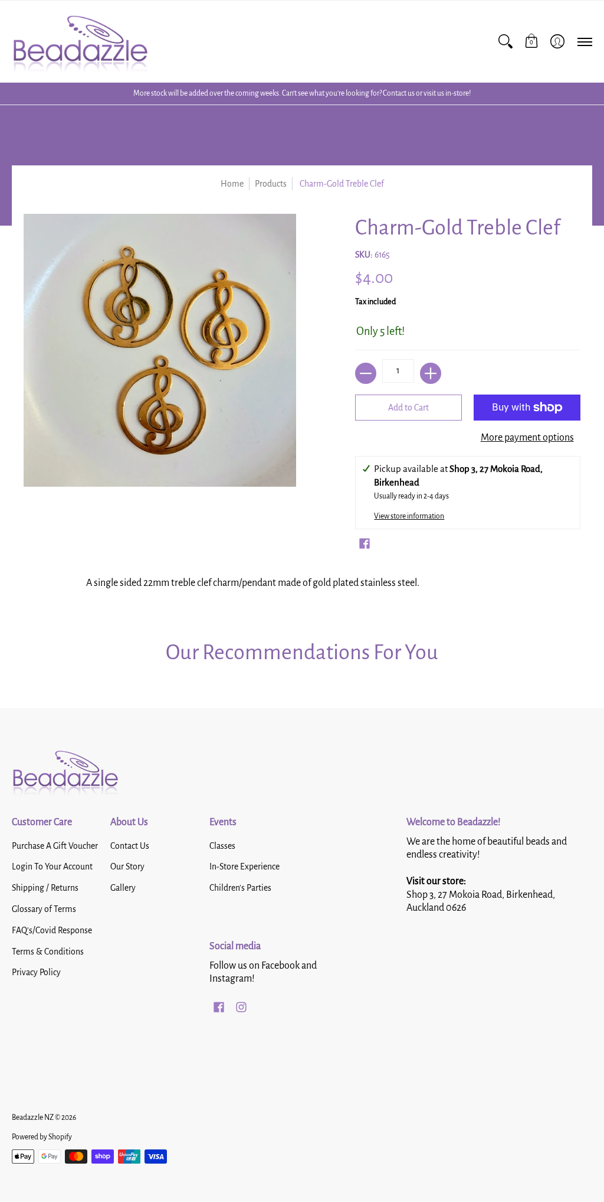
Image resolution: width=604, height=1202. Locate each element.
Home (232, 183)
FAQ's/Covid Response (52, 930)
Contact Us (129, 846)
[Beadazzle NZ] (79, 41)
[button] (531, 41)
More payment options (527, 437)
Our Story (127, 866)
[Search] (505, 41)
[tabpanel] (302, 587)
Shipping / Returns (45, 887)
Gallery (123, 887)
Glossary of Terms (44, 909)
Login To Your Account (52, 866)
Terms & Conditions (48, 951)
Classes (222, 846)
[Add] (430, 373)
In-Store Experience (244, 866)
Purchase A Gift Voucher (55, 846)
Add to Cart (408, 407)
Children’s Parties (240, 887)
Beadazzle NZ (33, 1117)
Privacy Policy (36, 972)
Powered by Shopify (42, 1137)
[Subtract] (365, 373)
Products (271, 183)
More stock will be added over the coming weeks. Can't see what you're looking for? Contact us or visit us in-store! (302, 93)
